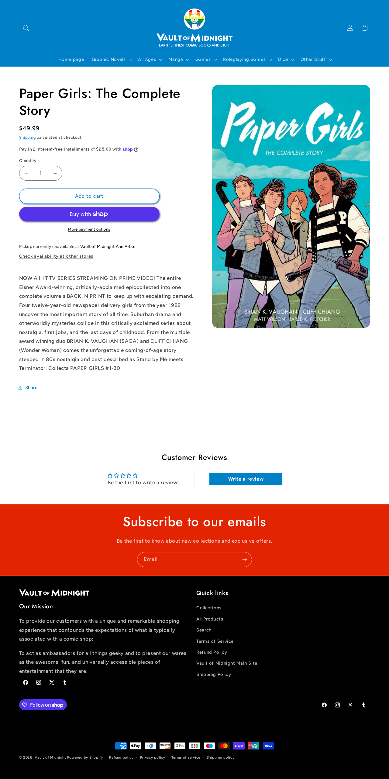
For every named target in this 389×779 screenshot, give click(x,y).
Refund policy (121, 757)
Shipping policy (221, 757)
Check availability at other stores (56, 256)
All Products (209, 619)
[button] (26, 28)
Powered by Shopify (85, 757)
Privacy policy (152, 757)
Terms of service (185, 757)
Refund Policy (211, 652)
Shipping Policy (213, 674)
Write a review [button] (246, 479)
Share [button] (31, 387)
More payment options (89, 229)
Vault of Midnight (50, 757)
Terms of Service (215, 641)
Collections (209, 608)
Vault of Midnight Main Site (226, 663)
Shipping (27, 137)
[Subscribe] (245, 559)
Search (204, 630)
